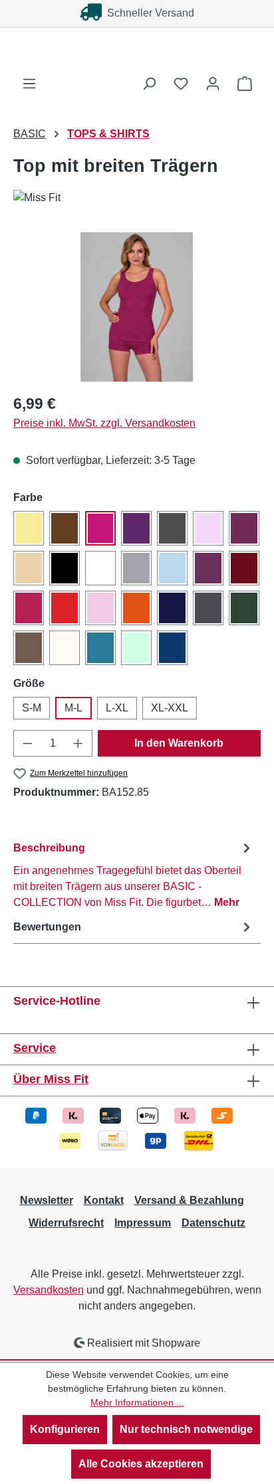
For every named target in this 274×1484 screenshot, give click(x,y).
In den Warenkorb (178, 743)
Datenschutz (213, 1222)
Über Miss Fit (50, 1079)
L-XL (117, 707)
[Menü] (29, 83)
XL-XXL (169, 707)
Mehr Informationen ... (137, 1402)
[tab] (133, 874)
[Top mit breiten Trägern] (136, 307)
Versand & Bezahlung (189, 1200)
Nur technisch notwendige (186, 1429)
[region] (137, 307)
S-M (31, 707)
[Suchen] (149, 83)
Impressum (142, 1222)
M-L (73, 707)
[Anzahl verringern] (27, 743)
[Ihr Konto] (213, 83)
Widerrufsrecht (66, 1222)
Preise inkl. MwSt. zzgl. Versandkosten (104, 423)
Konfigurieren (65, 1429)
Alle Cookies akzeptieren (141, 1463)
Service (34, 1048)
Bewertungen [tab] (47, 926)
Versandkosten (48, 1290)
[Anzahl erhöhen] (78, 743)
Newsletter (46, 1200)
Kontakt (104, 1200)
